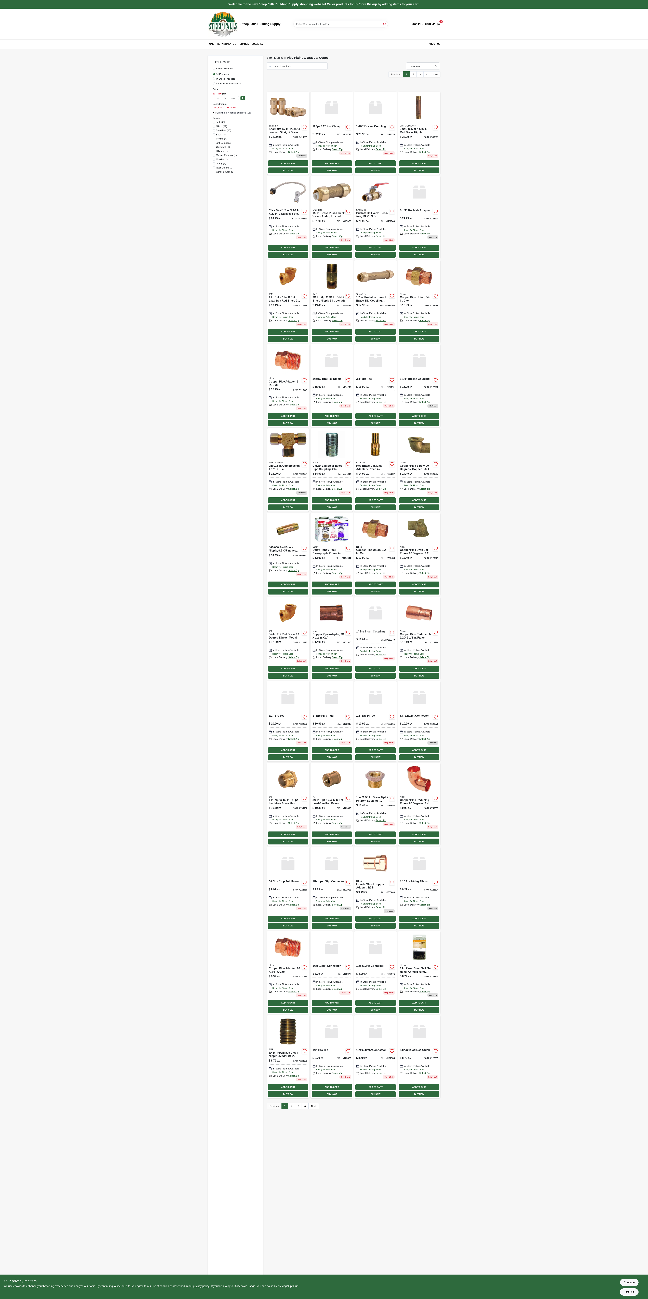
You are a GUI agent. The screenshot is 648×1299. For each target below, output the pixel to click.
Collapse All (218, 107)
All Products (222, 74)
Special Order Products (228, 83)
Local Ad (257, 44)
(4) (221, 138)
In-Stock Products (225, 79)
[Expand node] (213, 112)
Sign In (416, 24)
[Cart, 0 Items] (438, 24)
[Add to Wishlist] (304, 127)
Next (435, 74)
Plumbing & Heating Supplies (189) (233, 112)
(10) (223, 130)
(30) (220, 122)
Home (211, 44)
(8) (221, 134)
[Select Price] (242, 98)
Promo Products (224, 68)
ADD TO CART (288, 163)
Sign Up (430, 24)
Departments (225, 44)
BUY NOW (288, 170)
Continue (629, 1282)
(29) (221, 126)
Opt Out (629, 1292)
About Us (434, 44)
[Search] (384, 24)
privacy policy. (201, 1286)
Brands (244, 44)
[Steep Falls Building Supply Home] (223, 24)
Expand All (231, 107)
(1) (223, 147)
